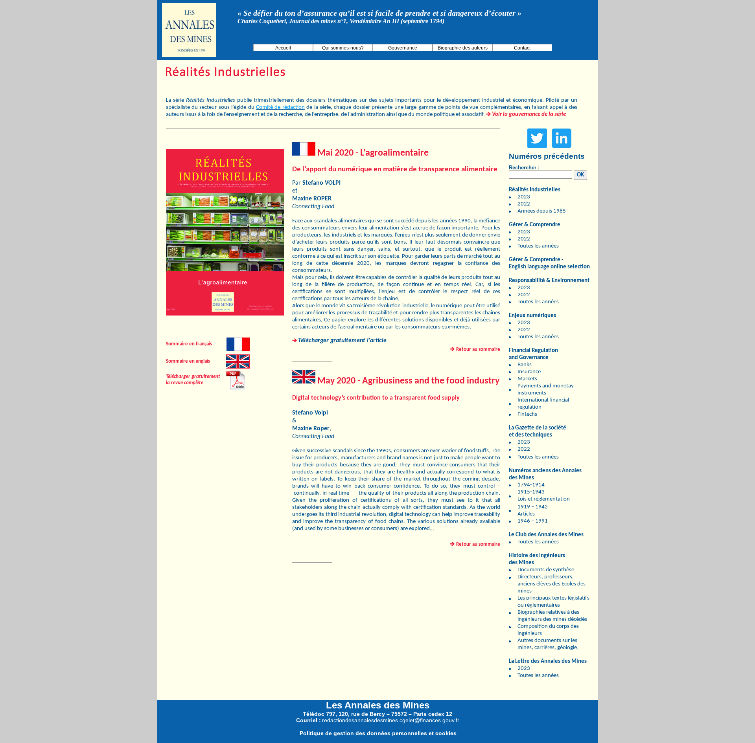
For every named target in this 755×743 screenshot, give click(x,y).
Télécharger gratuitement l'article (342, 341)
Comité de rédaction (280, 107)
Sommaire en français (189, 344)
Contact (522, 48)
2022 (523, 204)
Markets (527, 379)
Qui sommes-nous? (343, 48)
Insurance (529, 372)
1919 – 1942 (532, 507)
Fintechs (527, 414)
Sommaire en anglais (188, 361)
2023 (523, 197)
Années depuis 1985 (541, 211)
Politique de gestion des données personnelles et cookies (378, 733)
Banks (524, 365)
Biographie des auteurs (463, 48)
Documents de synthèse (545, 570)
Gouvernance (402, 48)
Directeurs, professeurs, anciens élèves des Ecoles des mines (551, 584)
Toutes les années (538, 246)
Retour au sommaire (478, 349)
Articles (526, 514)
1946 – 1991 (532, 521)
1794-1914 (531, 485)
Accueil (283, 48)
